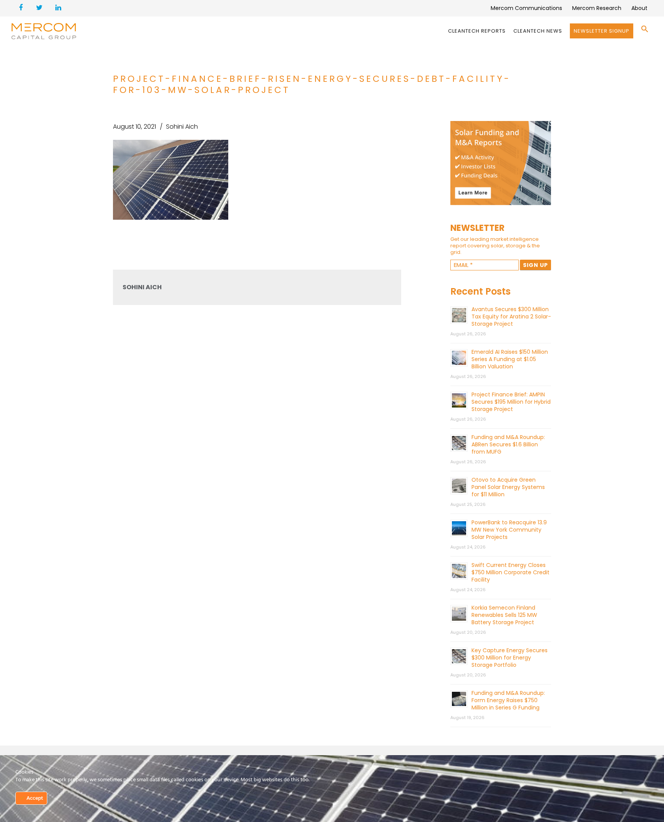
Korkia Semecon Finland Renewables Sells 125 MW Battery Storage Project (504, 615)
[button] (644, 31)
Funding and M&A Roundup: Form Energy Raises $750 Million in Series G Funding (508, 700)
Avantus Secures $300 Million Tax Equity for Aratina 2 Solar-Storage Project (511, 316)
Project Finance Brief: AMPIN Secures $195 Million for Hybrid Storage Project (511, 402)
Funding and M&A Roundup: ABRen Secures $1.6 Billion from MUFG (508, 444)
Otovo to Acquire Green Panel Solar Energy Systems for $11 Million (508, 487)
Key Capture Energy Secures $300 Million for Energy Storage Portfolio (509, 657)
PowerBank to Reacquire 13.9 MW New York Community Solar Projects (509, 530)
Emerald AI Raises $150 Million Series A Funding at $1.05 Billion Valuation (509, 359)
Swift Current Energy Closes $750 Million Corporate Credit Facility (510, 572)
